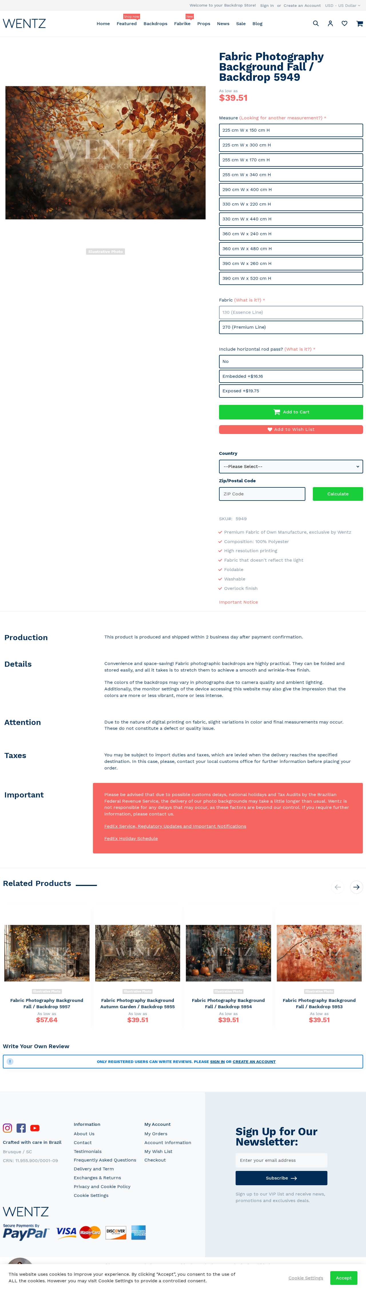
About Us (84, 1133)
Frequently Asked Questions (105, 1160)
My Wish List (158, 1151)
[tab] (48, 638)
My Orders (155, 1133)
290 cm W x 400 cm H (247, 189)
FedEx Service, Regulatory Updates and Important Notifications (175, 826)
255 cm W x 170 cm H (246, 159)
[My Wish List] (344, 24)
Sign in (217, 1061)
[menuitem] (103, 23)
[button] (342, 5)
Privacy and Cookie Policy (102, 1186)
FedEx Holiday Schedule (131, 838)
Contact (83, 1142)
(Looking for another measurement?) (281, 117)
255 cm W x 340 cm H (246, 174)
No (225, 361)
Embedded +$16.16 (242, 376)
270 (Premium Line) (244, 327)
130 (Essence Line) (242, 312)
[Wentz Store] (24, 23)
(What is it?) (247, 300)
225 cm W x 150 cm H (246, 130)
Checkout (155, 1160)
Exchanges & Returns (97, 1177)
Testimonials (88, 1151)
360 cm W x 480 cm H (247, 248)
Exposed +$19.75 (240, 390)
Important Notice (238, 602)
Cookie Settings (91, 1195)
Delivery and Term (94, 1169)
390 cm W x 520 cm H (246, 278)
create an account (254, 1061)
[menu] (179, 23)
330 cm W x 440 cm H (247, 219)
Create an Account (302, 5)
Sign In (267, 5)
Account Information (167, 1142)
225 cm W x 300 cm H (246, 145)
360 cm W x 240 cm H (247, 233)
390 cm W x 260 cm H (247, 263)
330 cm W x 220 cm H (246, 204)
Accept (344, 1278)
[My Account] (330, 24)
